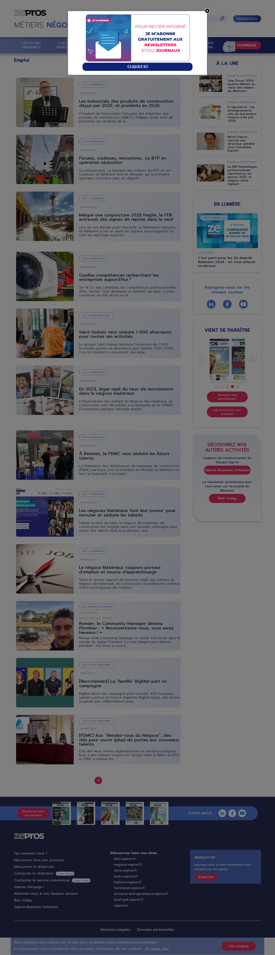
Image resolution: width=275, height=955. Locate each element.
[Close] (207, 10)
